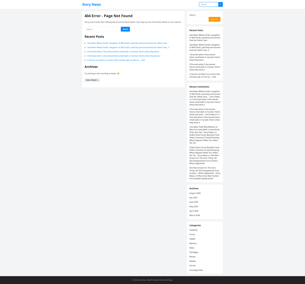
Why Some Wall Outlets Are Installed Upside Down (204, 177)
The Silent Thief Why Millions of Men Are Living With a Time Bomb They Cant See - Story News (204, 130)
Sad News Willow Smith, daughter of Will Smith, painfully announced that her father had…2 (128, 47)
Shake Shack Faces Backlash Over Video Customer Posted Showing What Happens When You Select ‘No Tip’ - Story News (204, 151)
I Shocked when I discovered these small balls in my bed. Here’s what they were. (123, 51)
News (191, 247)
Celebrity (193, 230)
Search (192, 15)
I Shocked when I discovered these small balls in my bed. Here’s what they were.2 (123, 56)
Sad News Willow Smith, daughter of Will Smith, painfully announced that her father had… (127, 43)
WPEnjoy (169, 280)
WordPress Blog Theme (155, 280)
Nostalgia (193, 252)
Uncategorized (196, 270)
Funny (192, 234)
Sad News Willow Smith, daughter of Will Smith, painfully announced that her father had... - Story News (204, 94)
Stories (192, 265)
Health (192, 239)
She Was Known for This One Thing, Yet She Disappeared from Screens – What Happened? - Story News (204, 171)
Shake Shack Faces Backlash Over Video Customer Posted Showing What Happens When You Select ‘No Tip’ (204, 139)
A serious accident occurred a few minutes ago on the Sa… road (116, 60)
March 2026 (194, 215)
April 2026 (193, 211)
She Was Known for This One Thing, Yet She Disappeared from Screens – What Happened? (204, 159)
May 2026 (193, 206)
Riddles (192, 261)
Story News (91, 4)
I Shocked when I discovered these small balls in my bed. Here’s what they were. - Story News (204, 112)
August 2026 (195, 193)
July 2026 (193, 197)
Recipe (192, 256)
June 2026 (193, 202)
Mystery (193, 243)
